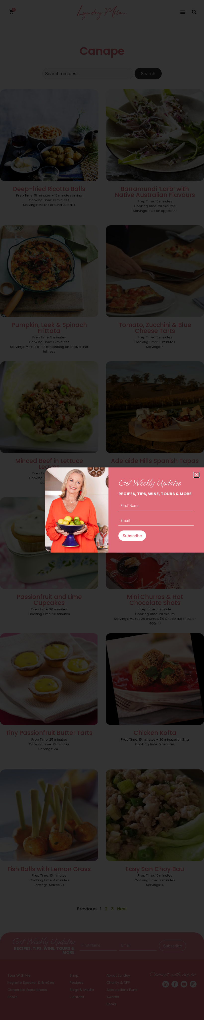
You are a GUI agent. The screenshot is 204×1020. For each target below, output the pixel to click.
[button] (196, 474)
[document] (102, 510)
